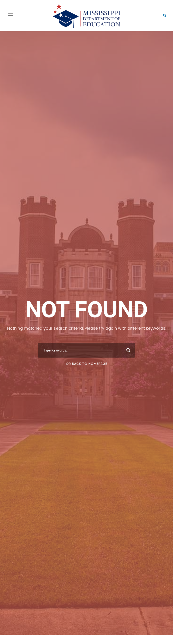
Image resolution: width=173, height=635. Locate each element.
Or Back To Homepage (86, 363)
